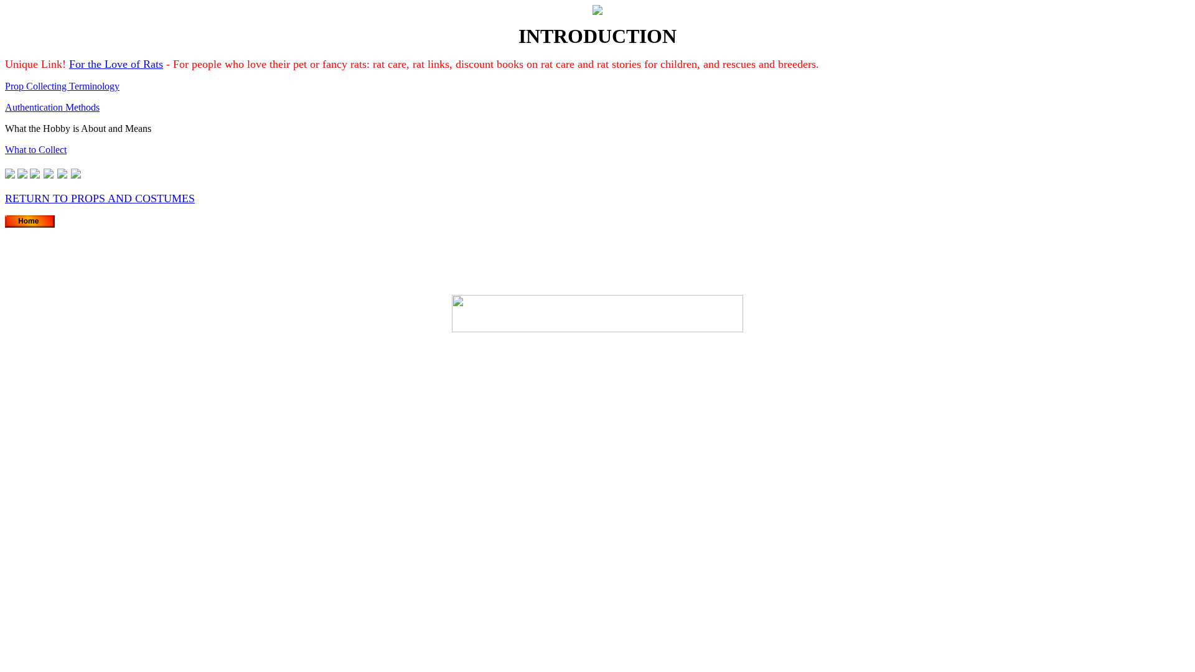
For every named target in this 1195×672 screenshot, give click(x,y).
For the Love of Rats (116, 64)
